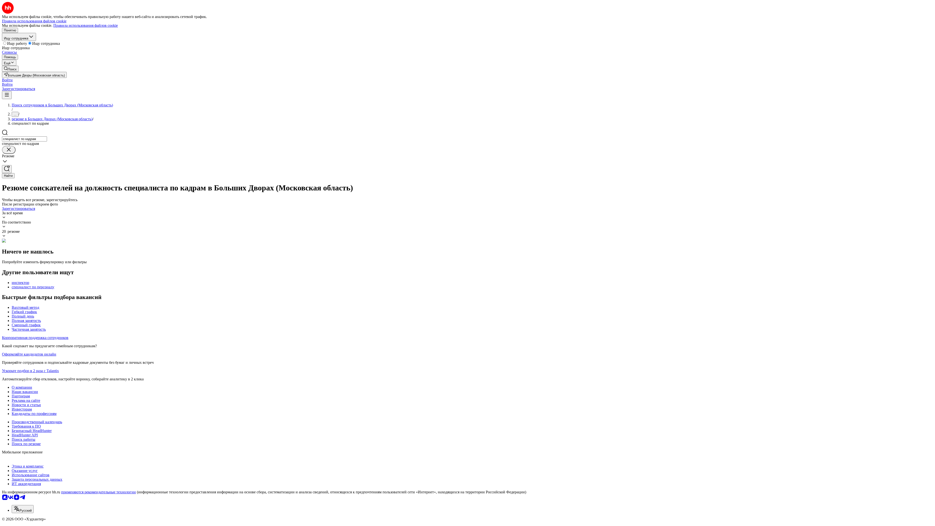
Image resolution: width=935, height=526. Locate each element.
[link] (10, 69)
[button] (7, 80)
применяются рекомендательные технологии (98, 492)
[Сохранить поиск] (7, 169)
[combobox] (24, 138)
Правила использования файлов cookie (85, 25)
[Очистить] (9, 150)
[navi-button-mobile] (7, 95)
